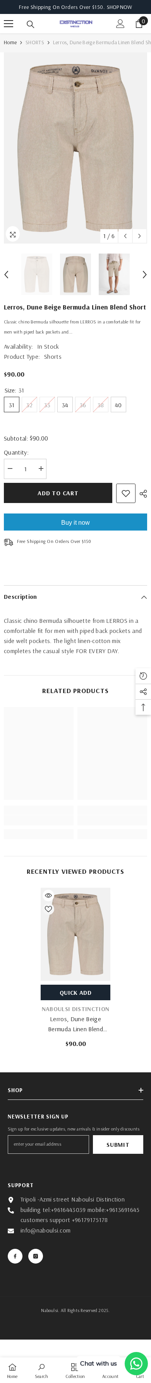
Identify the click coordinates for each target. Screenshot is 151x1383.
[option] (75, 148)
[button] (125, 236)
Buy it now (75, 522)
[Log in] (120, 23)
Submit (118, 1144)
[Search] (30, 24)
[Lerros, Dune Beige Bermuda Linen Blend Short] (75, 934)
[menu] (8, 23)
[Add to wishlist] (126, 493)
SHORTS (35, 42)
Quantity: (16, 452)
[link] (39, 820)
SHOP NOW (119, 6)
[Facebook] (15, 1256)
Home (10, 42)
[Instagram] (35, 1256)
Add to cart (58, 493)
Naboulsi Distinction (75, 1009)
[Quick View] (48, 895)
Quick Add (75, 992)
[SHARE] (141, 493)
